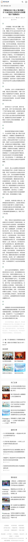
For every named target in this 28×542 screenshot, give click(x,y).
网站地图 (3, 534)
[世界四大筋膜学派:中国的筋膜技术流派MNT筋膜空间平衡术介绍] (6, 515)
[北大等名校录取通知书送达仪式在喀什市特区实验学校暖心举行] (7, 356)
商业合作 (22, 534)
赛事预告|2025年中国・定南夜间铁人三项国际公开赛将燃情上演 (18, 491)
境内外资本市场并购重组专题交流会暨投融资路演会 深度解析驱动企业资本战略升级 (18, 413)
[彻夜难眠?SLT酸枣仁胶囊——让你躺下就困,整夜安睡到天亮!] (6, 421)
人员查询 (16, 536)
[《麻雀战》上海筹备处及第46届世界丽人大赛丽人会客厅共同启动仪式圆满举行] (6, 483)
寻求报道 (15, 534)
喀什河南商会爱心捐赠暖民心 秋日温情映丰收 (18, 395)
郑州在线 (12, 2)
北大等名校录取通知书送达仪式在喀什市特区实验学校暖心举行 (18, 388)
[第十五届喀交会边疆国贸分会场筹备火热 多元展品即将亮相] (6, 507)
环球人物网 (21, 530)
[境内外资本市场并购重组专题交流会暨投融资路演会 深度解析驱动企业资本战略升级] (19, 368)
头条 (10, 5)
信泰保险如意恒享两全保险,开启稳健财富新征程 (14, 467)
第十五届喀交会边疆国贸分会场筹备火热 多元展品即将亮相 (18, 507)
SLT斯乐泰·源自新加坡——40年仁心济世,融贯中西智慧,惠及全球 (14, 442)
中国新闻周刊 (14, 530)
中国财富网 (21, 527)
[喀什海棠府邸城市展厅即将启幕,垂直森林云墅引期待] (6, 499)
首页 (2, 5)
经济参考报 (14, 525)
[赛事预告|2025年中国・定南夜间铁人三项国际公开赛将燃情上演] (6, 491)
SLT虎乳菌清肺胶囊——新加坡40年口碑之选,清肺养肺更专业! (14, 434)
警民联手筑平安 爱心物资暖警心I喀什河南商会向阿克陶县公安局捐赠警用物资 (14, 451)
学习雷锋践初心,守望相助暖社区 (16, 339)
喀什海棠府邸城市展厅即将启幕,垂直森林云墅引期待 (18, 498)
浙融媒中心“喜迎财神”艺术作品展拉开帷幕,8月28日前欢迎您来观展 (14, 459)
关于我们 (9, 534)
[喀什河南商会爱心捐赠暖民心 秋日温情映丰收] (19, 356)
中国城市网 (14, 527)
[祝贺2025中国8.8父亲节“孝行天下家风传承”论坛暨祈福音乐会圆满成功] (7, 368)
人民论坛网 (6, 530)
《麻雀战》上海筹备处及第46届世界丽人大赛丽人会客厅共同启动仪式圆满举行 (18, 483)
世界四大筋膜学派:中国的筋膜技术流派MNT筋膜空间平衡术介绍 (18, 515)
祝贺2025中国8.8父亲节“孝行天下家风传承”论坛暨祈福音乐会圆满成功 (18, 404)
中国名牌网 (21, 525)
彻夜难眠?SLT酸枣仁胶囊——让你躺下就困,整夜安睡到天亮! (18, 420)
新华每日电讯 (7, 527)
